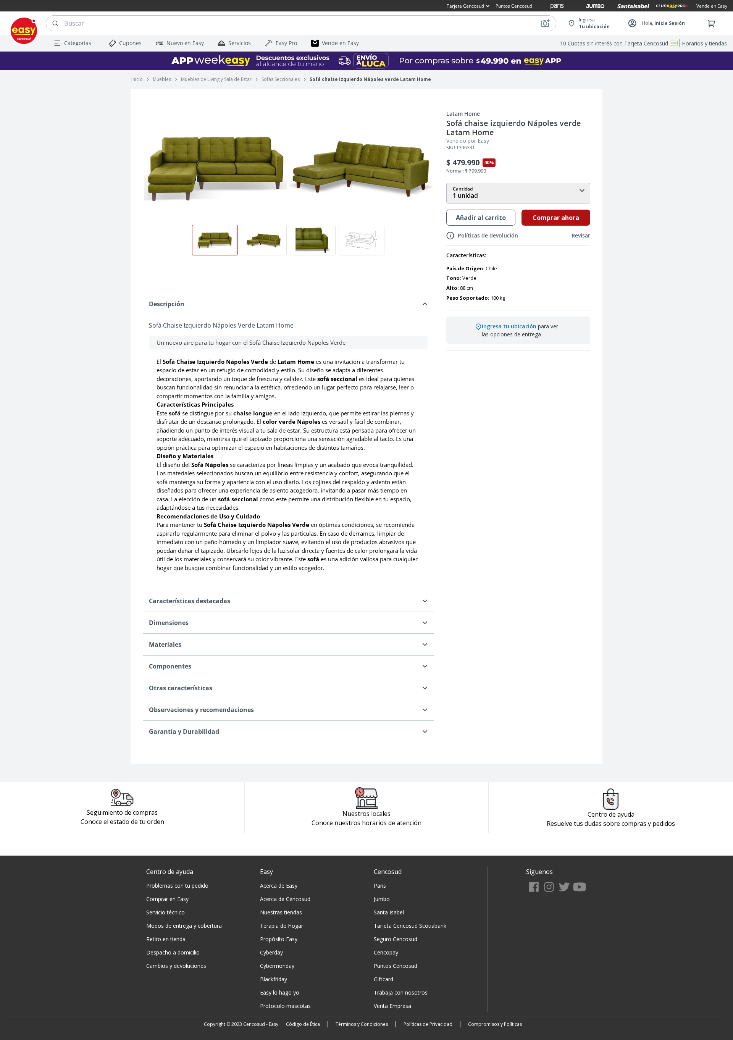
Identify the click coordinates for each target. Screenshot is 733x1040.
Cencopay (386, 952)
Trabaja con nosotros (401, 992)
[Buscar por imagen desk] (545, 23)
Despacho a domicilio (173, 952)
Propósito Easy (278, 939)
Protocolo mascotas (285, 1005)
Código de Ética (303, 1024)
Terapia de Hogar (281, 925)
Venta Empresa (392, 1005)
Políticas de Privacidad (428, 1024)
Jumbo (382, 899)
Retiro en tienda (166, 939)
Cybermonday (277, 965)
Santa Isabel (389, 912)
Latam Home (463, 113)
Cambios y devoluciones (176, 965)
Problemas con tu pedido (177, 885)
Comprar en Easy (167, 899)
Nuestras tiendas (281, 912)
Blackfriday (273, 979)
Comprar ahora (556, 217)
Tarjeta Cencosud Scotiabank (410, 925)
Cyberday (271, 952)
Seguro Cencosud (395, 939)
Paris (380, 885)
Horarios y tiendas (704, 43)
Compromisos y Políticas (495, 1024)
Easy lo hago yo (279, 992)
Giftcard (383, 979)
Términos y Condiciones (362, 1024)
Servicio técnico (165, 912)
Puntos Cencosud (395, 965)
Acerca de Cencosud (285, 899)
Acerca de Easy (278, 885)
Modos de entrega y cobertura (184, 925)
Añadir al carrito (481, 217)
